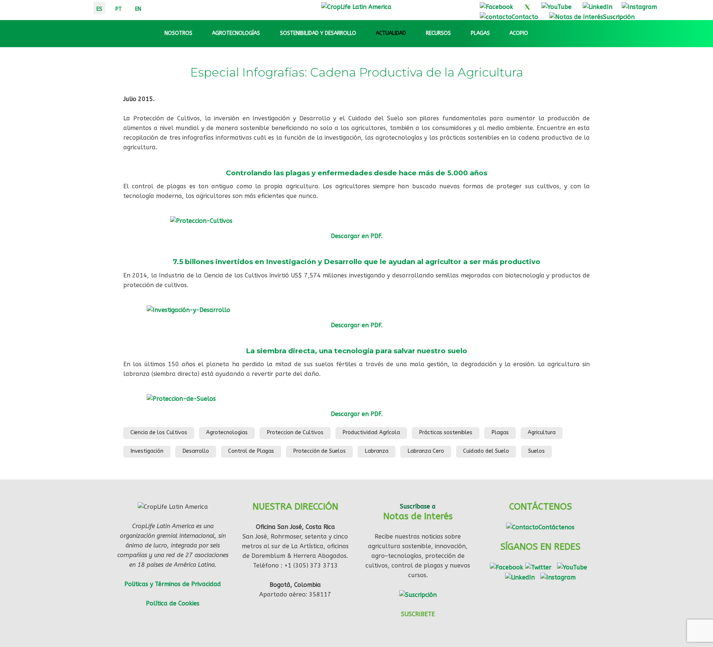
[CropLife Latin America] (356, 6)
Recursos (438, 33)
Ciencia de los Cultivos (158, 432)
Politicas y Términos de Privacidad (172, 584)
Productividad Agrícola (371, 432)
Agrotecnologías (236, 33)
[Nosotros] (199, 33)
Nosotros (178, 33)
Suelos (536, 451)
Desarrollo (195, 451)
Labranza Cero (425, 451)
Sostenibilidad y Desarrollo (318, 33)
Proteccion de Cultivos (295, 432)
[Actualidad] (412, 33)
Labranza (376, 451)
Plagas (480, 33)
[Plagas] (496, 33)
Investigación (146, 451)
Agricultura (542, 432)
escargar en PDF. (358, 236)
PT (118, 9)
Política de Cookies (172, 603)
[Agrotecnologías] (266, 33)
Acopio (518, 33)
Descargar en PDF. (356, 325)
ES (99, 9)
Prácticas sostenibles (445, 432)
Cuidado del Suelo (486, 451)
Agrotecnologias (227, 432)
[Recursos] (457, 33)
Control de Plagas (251, 451)
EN (138, 9)
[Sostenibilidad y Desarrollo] (362, 33)
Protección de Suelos (319, 451)
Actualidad (391, 33)
